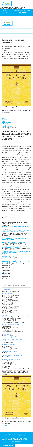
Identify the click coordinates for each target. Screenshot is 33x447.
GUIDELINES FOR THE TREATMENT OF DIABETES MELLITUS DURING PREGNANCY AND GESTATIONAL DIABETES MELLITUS (16, 252)
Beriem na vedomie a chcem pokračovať (22, 11)
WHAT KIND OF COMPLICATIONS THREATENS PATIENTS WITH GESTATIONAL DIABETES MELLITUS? (15, 246)
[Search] (31, 31)
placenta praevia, (22, 214)
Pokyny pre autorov (6, 125)
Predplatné (4, 114)
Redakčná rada (5, 123)
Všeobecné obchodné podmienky (19, 434)
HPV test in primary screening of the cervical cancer (14, 258)
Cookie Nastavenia (7, 445)
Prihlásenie (3, 19)
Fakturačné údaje (23, 435)
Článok (3, 118)
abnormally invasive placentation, (10, 214)
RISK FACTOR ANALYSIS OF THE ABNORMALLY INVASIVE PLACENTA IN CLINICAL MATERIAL (15, 227)
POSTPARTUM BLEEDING (8, 256)
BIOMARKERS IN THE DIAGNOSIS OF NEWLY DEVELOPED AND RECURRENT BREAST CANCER (15, 262)
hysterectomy (9, 216)
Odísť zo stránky (5, 11)
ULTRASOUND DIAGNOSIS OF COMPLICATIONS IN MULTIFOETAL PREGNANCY (14, 239)
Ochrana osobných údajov (11, 435)
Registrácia (10, 19)
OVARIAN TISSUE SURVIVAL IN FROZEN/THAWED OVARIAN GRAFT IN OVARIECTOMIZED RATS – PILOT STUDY (16, 231)
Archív (3, 121)
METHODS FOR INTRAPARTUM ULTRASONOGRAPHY (14, 242)
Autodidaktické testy (7, 126)
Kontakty (8, 434)
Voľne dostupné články (7, 122)
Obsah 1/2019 (5, 120)
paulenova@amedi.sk (11, 337)
